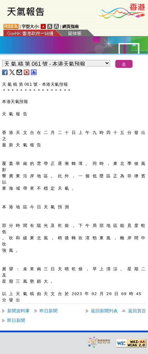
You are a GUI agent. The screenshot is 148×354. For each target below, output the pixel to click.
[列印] (34, 72)
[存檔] (27, 72)
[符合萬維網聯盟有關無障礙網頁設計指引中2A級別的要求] (131, 343)
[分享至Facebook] (5, 72)
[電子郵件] (20, 72)
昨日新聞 (48, 310)
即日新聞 (16, 320)
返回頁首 (137, 310)
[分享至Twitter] (12, 72)
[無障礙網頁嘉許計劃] (99, 342)
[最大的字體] (56, 26)
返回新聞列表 (104, 310)
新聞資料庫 (18, 310)
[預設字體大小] (43, 26)
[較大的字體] (50, 26)
